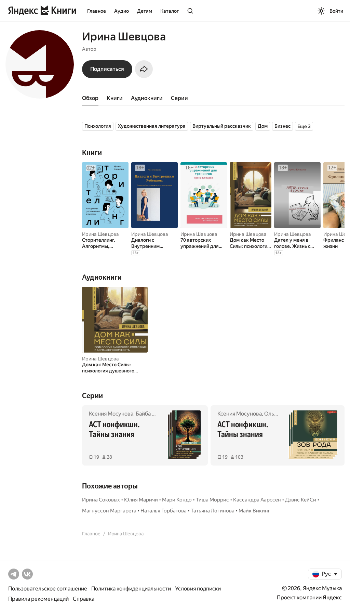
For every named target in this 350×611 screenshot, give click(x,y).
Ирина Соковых (101, 500)
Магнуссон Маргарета (109, 511)
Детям (144, 11)
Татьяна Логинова (212, 511)
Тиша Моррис (212, 500)
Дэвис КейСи (300, 500)
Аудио (121, 11)
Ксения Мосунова (111, 413)
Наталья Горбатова (163, 511)
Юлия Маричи (141, 500)
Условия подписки (198, 588)
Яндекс (332, 597)
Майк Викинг (254, 511)
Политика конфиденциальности (131, 588)
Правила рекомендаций (38, 599)
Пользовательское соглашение (47, 588)
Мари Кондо (177, 500)
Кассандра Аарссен (257, 500)
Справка (83, 599)
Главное (96, 11)
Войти (336, 11)
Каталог (169, 11)
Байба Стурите (155, 413)
